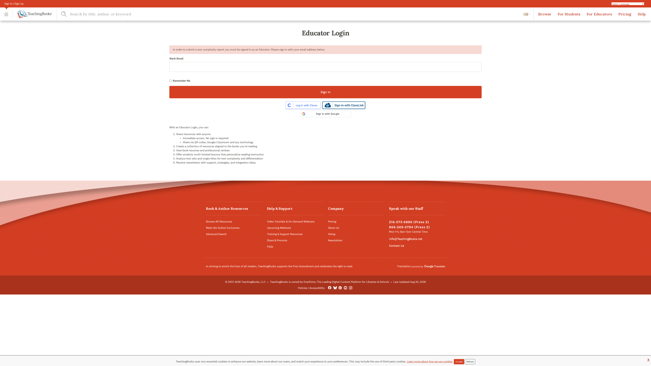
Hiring (331, 234)
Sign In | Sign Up (14, 3)
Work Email (176, 58)
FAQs (270, 246)
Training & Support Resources (285, 234)
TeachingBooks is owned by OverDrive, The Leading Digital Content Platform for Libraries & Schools (329, 282)
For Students (569, 14)
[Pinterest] (340, 288)
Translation (404, 266)
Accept (459, 361)
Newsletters (335, 240)
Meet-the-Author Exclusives (223, 228)
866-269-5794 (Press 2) (409, 227)
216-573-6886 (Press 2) (409, 222)
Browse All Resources (219, 221)
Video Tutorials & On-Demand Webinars (291, 221)
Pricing (624, 14)
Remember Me (181, 81)
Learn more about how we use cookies (429, 361)
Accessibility (317, 288)
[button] (6, 14)
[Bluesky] (335, 288)
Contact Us (396, 246)
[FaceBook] (329, 288)
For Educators (599, 14)
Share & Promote (277, 240)
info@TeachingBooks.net (405, 239)
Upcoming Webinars (279, 228)
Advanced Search (216, 234)
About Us (333, 228)
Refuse (470, 361)
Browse (544, 14)
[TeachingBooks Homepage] (32, 14)
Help (642, 14)
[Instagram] (350, 288)
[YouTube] (345, 288)
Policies (302, 288)
